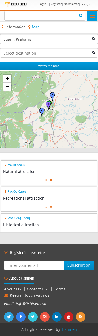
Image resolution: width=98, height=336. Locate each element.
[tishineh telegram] (10, 316)
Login (42, 4)
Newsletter (71, 4)
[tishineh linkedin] (58, 316)
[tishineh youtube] (70, 316)
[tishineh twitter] (34, 316)
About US (12, 289)
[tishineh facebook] (22, 316)
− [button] (7, 86)
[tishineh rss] (81, 316)
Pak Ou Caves (17, 191)
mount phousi (17, 165)
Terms (59, 289)
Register (56, 4)
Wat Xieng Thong (19, 218)
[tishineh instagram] (46, 316)
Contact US (37, 289)
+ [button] (7, 78)
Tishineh (69, 329)
